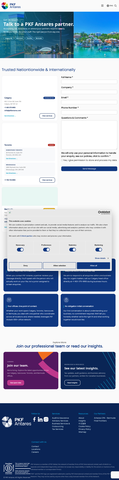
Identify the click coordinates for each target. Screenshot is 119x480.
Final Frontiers (100, 420)
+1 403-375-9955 (9, 107)
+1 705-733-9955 (9, 180)
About (81, 418)
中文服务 (82, 423)
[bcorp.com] (17, 468)
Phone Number (70, 107)
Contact (35, 446)
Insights (82, 420)
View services (47, 116)
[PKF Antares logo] (11, 5)
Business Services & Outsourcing (61, 425)
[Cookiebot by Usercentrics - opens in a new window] (100, 212)
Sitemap (82, 432)
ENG (111, 5)
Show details (100, 258)
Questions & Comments (74, 117)
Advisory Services (60, 420)
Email (64, 97)
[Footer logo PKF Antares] (19, 421)
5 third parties (26, 236)
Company (67, 87)
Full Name (67, 77)
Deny (25, 266)
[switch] (46, 249)
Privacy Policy (85, 429)
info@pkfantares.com (12, 110)
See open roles (15, 383)
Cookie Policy (85, 426)
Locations (35, 449)
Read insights (72, 383)
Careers (35, 452)
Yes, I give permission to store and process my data (90, 160)
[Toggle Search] (115, 6)
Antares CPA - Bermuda (105, 418)
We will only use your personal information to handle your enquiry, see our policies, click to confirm (88, 154)
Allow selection (59, 266)
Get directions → (10, 116)
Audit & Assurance (60, 418)
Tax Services (57, 429)
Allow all (93, 266)
